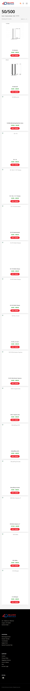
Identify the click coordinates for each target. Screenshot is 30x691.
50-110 (15, 159)
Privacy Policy (5, 658)
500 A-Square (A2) (15, 414)
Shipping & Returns (6, 660)
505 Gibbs (15, 560)
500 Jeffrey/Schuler (15, 487)
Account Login (5, 666)
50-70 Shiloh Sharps (15, 269)
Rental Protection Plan (7, 645)
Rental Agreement (6, 636)
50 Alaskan (15, 50)
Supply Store (5, 643)
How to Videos (5, 662)
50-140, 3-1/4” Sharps (15, 196)
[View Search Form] (21, 3)
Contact (3, 656)
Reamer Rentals (5, 638)
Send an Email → (6, 624)
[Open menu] (26, 3)
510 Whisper (15, 597)
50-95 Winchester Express (15, 378)
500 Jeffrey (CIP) (15, 451)
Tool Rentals (5, 641)
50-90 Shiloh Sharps (15, 305)
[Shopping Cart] (23, 3)
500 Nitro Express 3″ (15, 524)
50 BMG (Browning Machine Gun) (15, 123)
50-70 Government (15, 232)
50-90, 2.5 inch (15, 341)
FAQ (3, 664)
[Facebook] (3, 677)
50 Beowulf (15, 86)
